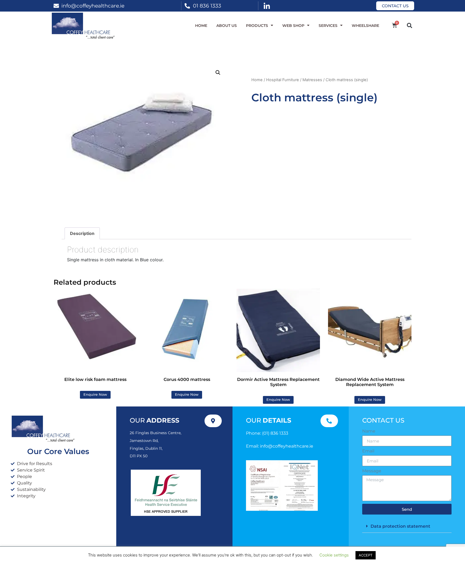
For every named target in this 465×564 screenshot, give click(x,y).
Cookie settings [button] (334, 555)
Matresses (312, 79)
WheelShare (365, 25)
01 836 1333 (207, 5)
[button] (409, 25)
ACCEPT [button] (365, 555)
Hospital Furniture (282, 79)
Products (257, 25)
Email (368, 451)
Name (368, 431)
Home (201, 25)
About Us (226, 25)
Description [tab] (82, 233)
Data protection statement (400, 526)
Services (328, 25)
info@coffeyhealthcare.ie (92, 5)
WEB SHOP (293, 25)
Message (371, 471)
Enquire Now (95, 394)
